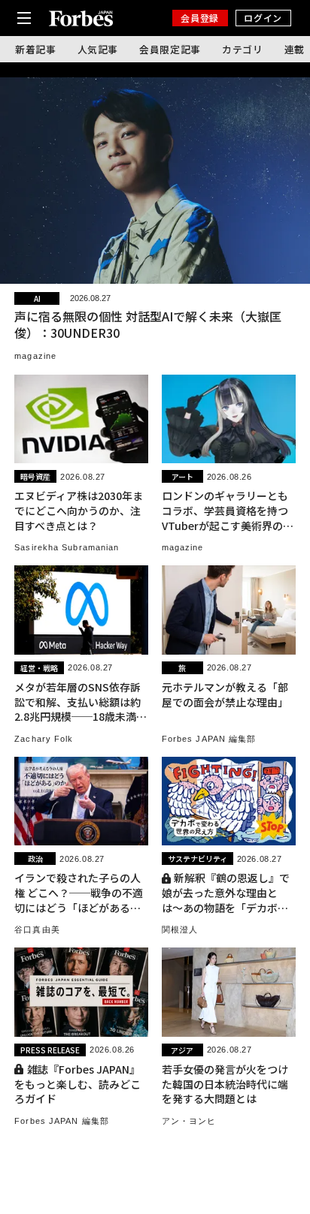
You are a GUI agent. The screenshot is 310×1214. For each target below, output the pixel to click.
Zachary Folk (43, 738)
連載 (294, 49)
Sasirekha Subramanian (66, 547)
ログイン (262, 17)
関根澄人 (180, 929)
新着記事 (35, 49)
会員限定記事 (170, 49)
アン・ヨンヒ (189, 1120)
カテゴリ (242, 49)
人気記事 (98, 49)
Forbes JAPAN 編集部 (209, 738)
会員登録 (199, 17)
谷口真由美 (37, 929)
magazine (35, 355)
